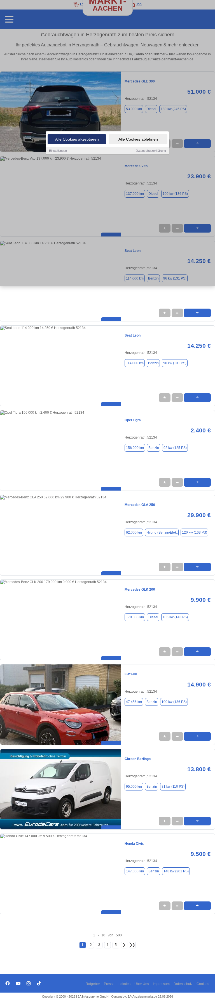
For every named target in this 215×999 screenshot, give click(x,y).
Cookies (203, 984)
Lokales (124, 984)
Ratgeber (93, 984)
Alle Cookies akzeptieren (77, 139)
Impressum (161, 984)
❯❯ (132, 945)
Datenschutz (183, 984)
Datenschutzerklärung (151, 150)
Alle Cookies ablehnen (138, 139)
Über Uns (141, 984)
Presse (109, 984)
